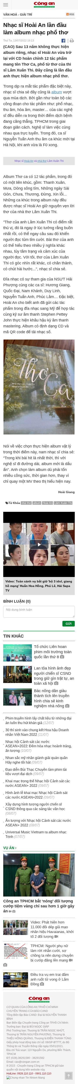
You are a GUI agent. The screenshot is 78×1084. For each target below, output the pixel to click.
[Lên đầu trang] (69, 1076)
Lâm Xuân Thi (63, 503)
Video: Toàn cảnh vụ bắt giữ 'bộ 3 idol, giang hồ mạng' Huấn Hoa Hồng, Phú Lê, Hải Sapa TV (38, 586)
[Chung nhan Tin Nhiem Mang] (25, 1077)
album (56, 92)
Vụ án (9, 848)
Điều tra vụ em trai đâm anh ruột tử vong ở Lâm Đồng (50, 979)
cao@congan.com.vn (27, 1061)
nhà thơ (42, 160)
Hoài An (28, 160)
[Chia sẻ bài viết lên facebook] (63, 40)
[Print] (72, 40)
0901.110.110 (43, 1073)
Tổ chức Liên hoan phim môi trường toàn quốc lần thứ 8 (53, 652)
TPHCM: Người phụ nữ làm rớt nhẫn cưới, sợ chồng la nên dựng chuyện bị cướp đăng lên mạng (52, 953)
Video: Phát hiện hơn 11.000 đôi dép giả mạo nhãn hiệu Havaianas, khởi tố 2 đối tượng (52, 929)
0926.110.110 (25, 1073)
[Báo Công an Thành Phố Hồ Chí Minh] (44, 4)
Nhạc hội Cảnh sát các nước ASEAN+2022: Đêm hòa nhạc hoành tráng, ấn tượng (38, 746)
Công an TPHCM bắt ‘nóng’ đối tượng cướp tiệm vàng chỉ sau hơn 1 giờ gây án (38, 906)
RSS (71, 14)
